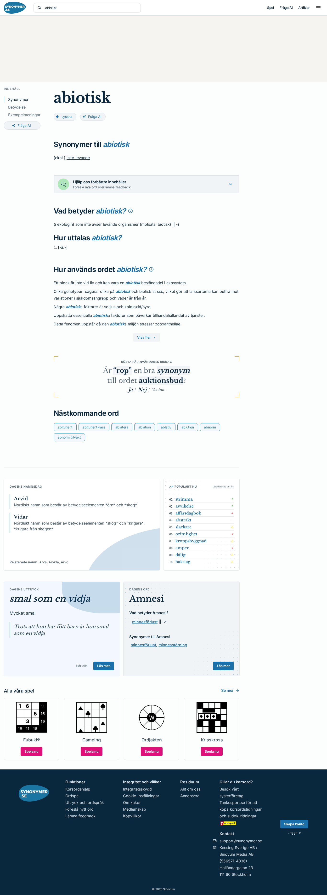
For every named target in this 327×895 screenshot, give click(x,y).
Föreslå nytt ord (79, 809)
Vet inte (158, 389)
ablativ (166, 427)
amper (182, 547)
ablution (187, 427)
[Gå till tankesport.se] (241, 823)
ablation (144, 427)
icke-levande (78, 157)
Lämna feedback (80, 816)
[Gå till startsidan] (15, 8)
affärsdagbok (188, 513)
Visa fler (144, 337)
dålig (180, 554)
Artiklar (304, 8)
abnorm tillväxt (69, 437)
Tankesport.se (232, 802)
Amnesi (146, 598)
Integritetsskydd (137, 789)
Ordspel (72, 795)
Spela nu (31, 751)
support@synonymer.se (241, 840)
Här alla (82, 666)
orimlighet (186, 533)
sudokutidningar (241, 816)
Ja (130, 390)
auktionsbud (161, 380)
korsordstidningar (246, 809)
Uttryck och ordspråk (84, 802)
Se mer (227, 690)
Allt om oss (190, 789)
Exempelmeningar (24, 114)
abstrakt (183, 520)
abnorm (210, 427)
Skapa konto (294, 824)
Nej (142, 390)
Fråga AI (286, 8)
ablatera (121, 427)
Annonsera (189, 795)
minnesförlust (145, 621)
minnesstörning (172, 644)
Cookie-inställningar (141, 795)
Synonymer (18, 99)
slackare (183, 527)
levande (110, 224)
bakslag (182, 561)
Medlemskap (134, 809)
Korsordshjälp (77, 789)
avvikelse (184, 506)
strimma (184, 499)
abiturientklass (94, 427)
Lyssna (67, 117)
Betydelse (17, 107)
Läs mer (103, 666)
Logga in (294, 833)
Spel (270, 8)
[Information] (130, 211)
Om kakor (132, 802)
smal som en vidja (50, 598)
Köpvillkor (132, 816)
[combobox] (91, 8)
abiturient (65, 427)
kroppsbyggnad (191, 540)
